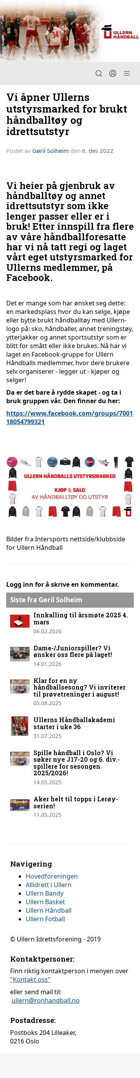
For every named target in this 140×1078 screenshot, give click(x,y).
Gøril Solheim (50, 150)
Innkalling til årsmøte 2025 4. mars (80, 618)
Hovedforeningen (52, 876)
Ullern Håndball (49, 910)
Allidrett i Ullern (49, 884)
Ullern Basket (45, 902)
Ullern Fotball (45, 919)
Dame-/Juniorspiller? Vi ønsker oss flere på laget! (72, 651)
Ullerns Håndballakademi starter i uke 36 (74, 723)
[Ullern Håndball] (70, 31)
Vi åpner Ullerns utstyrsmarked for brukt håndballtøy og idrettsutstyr (66, 114)
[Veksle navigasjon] (127, 73)
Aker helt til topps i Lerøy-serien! (75, 802)
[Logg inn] (113, 73)
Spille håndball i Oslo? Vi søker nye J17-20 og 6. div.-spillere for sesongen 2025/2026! (76, 763)
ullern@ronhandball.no (46, 1000)
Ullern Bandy (44, 893)
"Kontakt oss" (30, 979)
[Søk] (99, 73)
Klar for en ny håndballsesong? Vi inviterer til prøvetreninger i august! (79, 687)
